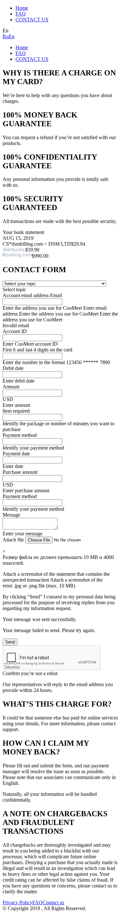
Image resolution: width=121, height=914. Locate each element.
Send (10, 642)
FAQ (20, 14)
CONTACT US (31, 19)
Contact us (53, 902)
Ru (6, 36)
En (12, 36)
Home (21, 8)
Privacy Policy (17, 902)
